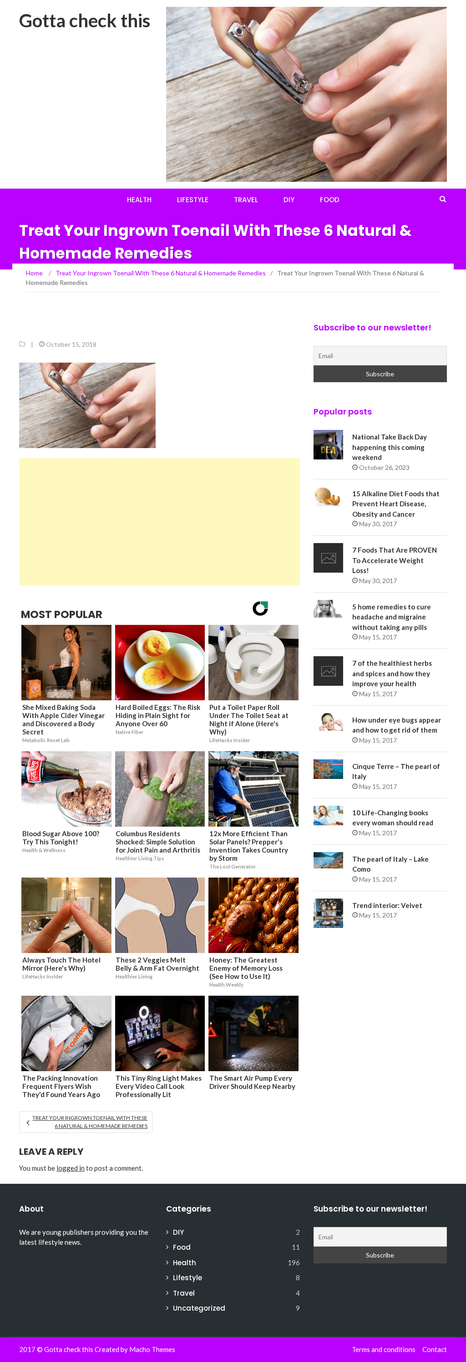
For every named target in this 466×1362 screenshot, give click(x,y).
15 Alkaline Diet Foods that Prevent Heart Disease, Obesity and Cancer (396, 503)
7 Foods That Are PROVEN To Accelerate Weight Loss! (394, 560)
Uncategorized (199, 1308)
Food (329, 200)
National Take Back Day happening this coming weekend (389, 447)
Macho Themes (152, 1349)
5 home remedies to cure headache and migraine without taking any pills (391, 617)
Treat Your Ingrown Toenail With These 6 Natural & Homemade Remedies (89, 1121)
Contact (434, 1349)
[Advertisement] (159, 521)
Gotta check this (84, 20)
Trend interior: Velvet (387, 905)
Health (139, 200)
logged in (70, 1168)
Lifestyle (192, 200)
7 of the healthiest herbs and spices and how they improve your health (392, 673)
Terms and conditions (383, 1349)
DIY (289, 200)
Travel (246, 200)
